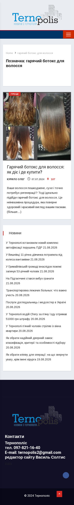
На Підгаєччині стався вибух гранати (30, 278)
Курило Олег (16, 179)
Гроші (15, 94)
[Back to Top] (59, 494)
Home (9, 53)
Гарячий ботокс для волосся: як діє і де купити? (35, 169)
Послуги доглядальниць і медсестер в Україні (36, 302)
